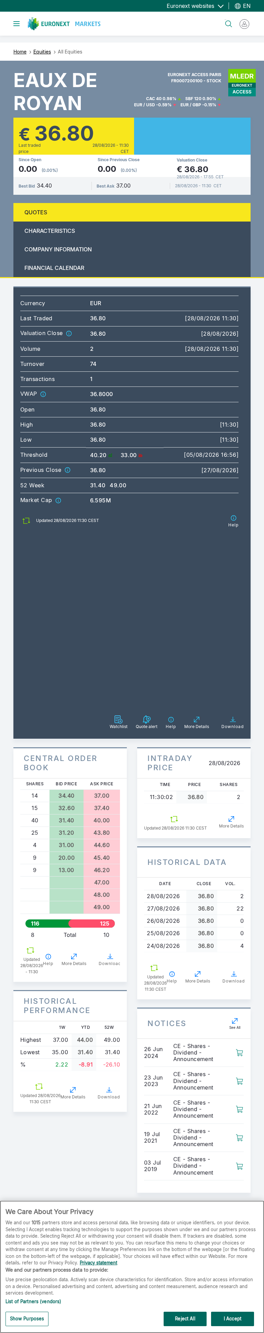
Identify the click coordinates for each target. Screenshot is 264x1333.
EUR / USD (144, 104)
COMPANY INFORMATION (58, 249)
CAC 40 (154, 98)
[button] (69, 333)
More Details (74, 963)
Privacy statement (98, 1262)
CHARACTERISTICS (49, 230)
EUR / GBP (190, 104)
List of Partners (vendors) (33, 1301)
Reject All (185, 1318)
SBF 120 (193, 98)
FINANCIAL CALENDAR (54, 267)
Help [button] (48, 963)
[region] (132, 1267)
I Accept (232, 1318)
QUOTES (35, 212)
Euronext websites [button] (191, 5)
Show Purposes (27, 1318)
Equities (42, 52)
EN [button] (246, 5)
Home (19, 52)
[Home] (64, 23)
